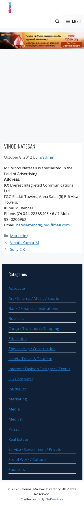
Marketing (19, 235)
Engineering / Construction (32, 348)
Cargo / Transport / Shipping (34, 328)
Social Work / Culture (27, 459)
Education (18, 338)
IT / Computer (21, 378)
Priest (14, 429)
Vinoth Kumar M (24, 242)
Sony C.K (17, 249)
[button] (57, 21)
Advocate (17, 288)
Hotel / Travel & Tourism (30, 358)
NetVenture (54, 499)
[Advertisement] (42, 96)
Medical (16, 419)
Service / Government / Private (35, 449)
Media (14, 409)
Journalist (17, 388)
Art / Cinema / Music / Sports (34, 298)
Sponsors (17, 469)
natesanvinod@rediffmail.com (43, 224)
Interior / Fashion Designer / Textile (40, 368)
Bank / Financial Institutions (33, 308)
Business (16, 318)
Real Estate (18, 439)
